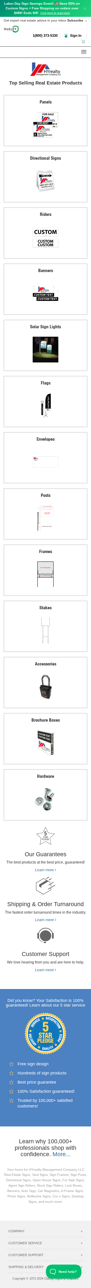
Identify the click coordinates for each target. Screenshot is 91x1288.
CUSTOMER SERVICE (45, 1243)
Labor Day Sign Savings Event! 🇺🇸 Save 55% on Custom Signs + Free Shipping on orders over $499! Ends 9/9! (42, 8)
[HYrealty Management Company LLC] (46, 68)
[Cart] (83, 41)
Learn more (45, 870)
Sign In (75, 35)
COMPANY (45, 1231)
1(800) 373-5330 (45, 35)
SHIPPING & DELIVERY (45, 1267)
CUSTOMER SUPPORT (45, 1255)
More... (61, 1154)
